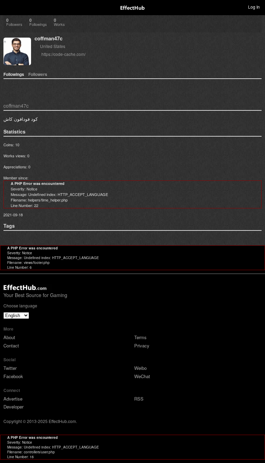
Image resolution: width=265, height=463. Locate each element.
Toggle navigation (8, 6)
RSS (139, 398)
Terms (140, 337)
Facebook (13, 376)
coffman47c (48, 38)
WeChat (142, 376)
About (9, 337)
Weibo (140, 368)
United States (52, 46)
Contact (11, 345)
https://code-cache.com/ (63, 54)
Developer (13, 406)
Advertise (12, 398)
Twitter (10, 368)
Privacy (141, 345)
